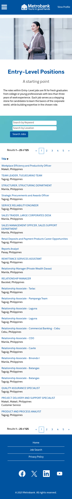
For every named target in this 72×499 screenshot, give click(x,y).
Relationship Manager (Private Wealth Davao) (27, 269)
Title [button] (4, 159)
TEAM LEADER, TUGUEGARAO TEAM (22, 176)
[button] (10, 7)
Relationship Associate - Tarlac (18, 289)
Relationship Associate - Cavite (19, 348)
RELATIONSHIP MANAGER (16, 279)
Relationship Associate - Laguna (19, 309)
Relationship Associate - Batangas (20, 368)
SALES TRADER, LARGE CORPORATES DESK (26, 215)
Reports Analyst (10, 249)
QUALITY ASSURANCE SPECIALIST (21, 388)
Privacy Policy (36, 457)
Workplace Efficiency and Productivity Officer (26, 166)
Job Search (36, 450)
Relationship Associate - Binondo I (21, 358)
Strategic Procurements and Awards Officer (25, 195)
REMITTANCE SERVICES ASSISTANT (22, 259)
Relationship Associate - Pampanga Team (24, 299)
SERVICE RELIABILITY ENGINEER (20, 205)
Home (36, 443)
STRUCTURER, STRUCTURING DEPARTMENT (27, 186)
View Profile (64, 7)
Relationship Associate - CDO (18, 338)
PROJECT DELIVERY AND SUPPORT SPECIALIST (28, 398)
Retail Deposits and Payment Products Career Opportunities (35, 239)
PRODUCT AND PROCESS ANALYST (21, 412)
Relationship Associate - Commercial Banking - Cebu (31, 328)
